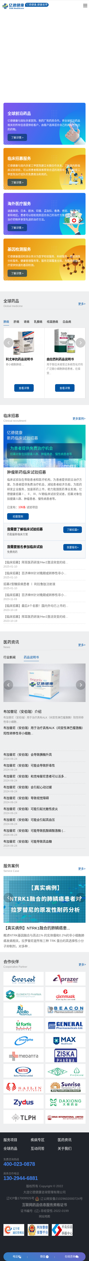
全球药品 (10, 1148)
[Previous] (8, 343)
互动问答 (37, 1148)
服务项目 (10, 1140)
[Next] (80, 343)
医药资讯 (65, 1140)
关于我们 (65, 1148)
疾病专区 (37, 1140)
